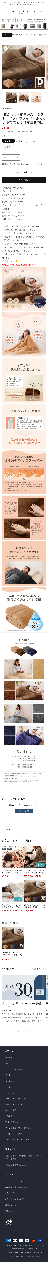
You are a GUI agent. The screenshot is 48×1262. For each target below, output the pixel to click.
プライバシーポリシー (14, 1181)
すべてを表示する (38, 969)
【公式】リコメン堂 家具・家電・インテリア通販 (27, 1245)
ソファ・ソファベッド (14, 1069)
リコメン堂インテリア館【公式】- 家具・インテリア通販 (23, 1157)
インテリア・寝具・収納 (33, 35)
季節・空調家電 (11, 1122)
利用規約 (28, 1252)
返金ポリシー (32, 1248)
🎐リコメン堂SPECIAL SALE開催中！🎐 (21, 1005)
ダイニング (9, 1081)
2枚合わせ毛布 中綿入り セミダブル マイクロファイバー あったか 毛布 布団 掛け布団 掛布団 (35, 906)
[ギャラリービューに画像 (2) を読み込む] (23, 97)
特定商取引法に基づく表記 (30, 1257)
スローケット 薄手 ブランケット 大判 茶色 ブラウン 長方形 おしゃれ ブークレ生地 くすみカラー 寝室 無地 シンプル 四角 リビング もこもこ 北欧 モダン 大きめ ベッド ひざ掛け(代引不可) (35, 872)
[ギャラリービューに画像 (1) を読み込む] (11, 97)
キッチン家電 (10, 1110)
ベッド (8, 1075)
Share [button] (7, 829)
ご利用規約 (9, 1193)
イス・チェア (10, 1092)
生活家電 (9, 1116)
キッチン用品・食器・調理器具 (18, 1128)
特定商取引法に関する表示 (16, 1187)
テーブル (9, 1086)
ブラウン (8, 141)
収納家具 (9, 1057)
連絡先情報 (15, 1257)
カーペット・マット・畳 (15, 1098)
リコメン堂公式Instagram (16, 1165)
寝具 (7, 1063)
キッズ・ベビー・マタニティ (17, 1139)
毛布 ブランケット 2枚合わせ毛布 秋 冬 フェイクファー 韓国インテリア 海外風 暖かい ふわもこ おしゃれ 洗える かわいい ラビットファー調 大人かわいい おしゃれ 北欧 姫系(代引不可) (12, 906)
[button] (5, 12)
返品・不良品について (14, 1199)
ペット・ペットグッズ (14, 1133)
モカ (34, 141)
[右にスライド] (45, 98)
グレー (22, 141)
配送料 (9, 132)
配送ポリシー (38, 1252)
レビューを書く (24, 811)
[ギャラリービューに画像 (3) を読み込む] (36, 97)
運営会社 (9, 1210)
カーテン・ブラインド (14, 1104)
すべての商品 (17, 35)
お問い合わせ (10, 1205)
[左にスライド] (3, 98)
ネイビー (9, 147)
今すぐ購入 (24, 179)
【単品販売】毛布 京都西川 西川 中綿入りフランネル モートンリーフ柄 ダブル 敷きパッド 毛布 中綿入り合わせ (12, 872)
